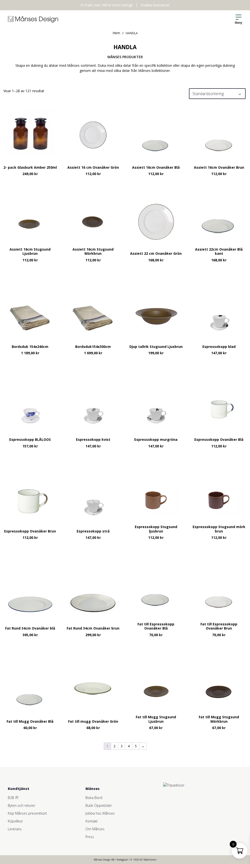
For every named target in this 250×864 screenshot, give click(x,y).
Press (89, 836)
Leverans (15, 829)
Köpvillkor (15, 821)
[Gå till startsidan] (33, 19)
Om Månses (94, 829)
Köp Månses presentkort (27, 813)
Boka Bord (93, 797)
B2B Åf (13, 797)
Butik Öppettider (98, 805)
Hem (116, 33)
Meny (238, 23)
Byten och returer (21, 805)
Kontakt (91, 821)
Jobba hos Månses (100, 813)
